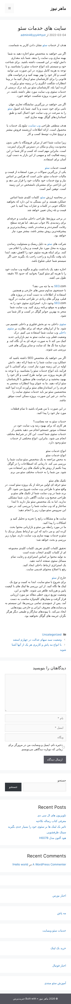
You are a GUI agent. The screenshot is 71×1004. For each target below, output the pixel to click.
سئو (45, 45)
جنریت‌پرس (19, 998)
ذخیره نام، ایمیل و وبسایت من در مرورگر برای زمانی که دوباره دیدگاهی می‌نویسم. (35, 747)
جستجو (62, 780)
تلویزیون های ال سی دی (51, 815)
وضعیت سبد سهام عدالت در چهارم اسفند (37, 639)
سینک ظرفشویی (56, 832)
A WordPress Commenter (49, 864)
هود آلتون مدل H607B (52, 838)
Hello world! (20, 864)
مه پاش (61, 913)
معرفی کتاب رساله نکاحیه (51, 821)
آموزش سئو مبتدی (55, 983)
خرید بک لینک (58, 948)
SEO (57, 286)
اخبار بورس (59, 895)
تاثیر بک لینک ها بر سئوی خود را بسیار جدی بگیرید (37, 826)
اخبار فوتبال (59, 965)
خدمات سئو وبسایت (54, 930)
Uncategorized (52, 634)
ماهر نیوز (58, 8)
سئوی (62, 324)
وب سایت (35, 125)
